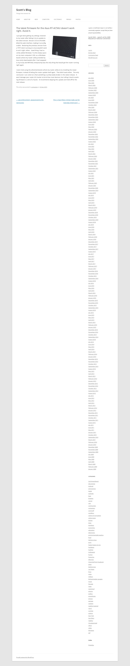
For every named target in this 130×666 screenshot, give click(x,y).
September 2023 (93, 119)
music (90, 581)
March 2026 (91, 85)
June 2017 (91, 256)
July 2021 (91, 173)
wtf (89, 633)
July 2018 (91, 225)
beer (89, 496)
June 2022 (91, 146)
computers (34, 87)
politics (90, 594)
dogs (89, 523)
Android (90, 486)
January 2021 (92, 185)
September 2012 (93, 391)
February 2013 (92, 379)
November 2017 (93, 244)
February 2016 (92, 295)
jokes (90, 564)
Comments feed (93, 55)
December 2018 (93, 212)
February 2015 (92, 325)
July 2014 (91, 342)
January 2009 (92, 469)
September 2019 (93, 190)
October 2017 (92, 247)
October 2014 (92, 335)
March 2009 (91, 464)
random (90, 603)
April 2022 (91, 151)
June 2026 (91, 80)
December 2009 (93, 447)
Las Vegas (91, 569)
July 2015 (91, 313)
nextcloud (91, 589)
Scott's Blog (23, 10)
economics (91, 528)
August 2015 (92, 310)
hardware (91, 547)
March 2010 (91, 440)
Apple (90, 491)
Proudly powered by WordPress (25, 657)
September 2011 (93, 420)
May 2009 (91, 459)
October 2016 (92, 276)
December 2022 (93, 134)
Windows (91, 630)
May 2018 (91, 229)
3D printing (91, 484)
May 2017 (91, 259)
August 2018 (92, 222)
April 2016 (91, 291)
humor (90, 555)
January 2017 (92, 269)
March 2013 (91, 376)
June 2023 (91, 124)
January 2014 (92, 357)
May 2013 (91, 371)
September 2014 (93, 337)
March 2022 (91, 154)
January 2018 (92, 239)
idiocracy (91, 559)
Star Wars (91, 618)
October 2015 (92, 305)
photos (90, 591)
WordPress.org (92, 58)
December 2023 (93, 115)
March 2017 (91, 264)
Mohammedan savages (95, 579)
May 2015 (91, 317)
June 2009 (91, 457)
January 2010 (92, 445)
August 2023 (92, 122)
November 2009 (93, 449)
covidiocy (91, 513)
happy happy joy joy (94, 545)
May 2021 (91, 178)
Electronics (58, 19)
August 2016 (92, 281)
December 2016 (93, 271)
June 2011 (91, 427)
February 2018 (92, 237)
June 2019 (91, 198)
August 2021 (92, 171)
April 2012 (91, 403)
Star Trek (91, 616)
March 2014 (91, 352)
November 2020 (93, 188)
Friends (68, 19)
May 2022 (91, 149)
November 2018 (93, 215)
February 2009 (92, 467)
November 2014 (93, 332)
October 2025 (92, 90)
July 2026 (91, 78)
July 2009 (91, 454)
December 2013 (93, 359)
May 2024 (91, 107)
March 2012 (91, 405)
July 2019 (91, 195)
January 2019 (92, 210)
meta (90, 574)
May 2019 (91, 200)
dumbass (91, 525)
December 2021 (93, 161)
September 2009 (93, 452)
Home (18, 19)
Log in (90, 50)
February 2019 (92, 207)
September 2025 (93, 93)
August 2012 (92, 393)
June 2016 (91, 286)
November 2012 (93, 386)
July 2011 (91, 425)
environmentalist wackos (95, 535)
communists (92, 506)
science (90, 613)
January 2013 (92, 381)
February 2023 (92, 129)
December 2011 (93, 413)
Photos (78, 19)
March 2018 (91, 234)
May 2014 (91, 347)
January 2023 (92, 132)
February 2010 (92, 442)
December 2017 (93, 242)
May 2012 (91, 401)
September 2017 (93, 249)
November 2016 (93, 273)
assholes (91, 493)
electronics (91, 533)
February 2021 (92, 183)
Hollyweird (91, 552)
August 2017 (92, 251)
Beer (36, 19)
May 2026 (91, 83)
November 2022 (93, 137)
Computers (45, 19)
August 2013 (92, 369)
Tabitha (90, 621)
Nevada (90, 584)
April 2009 (91, 462)
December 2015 (93, 300)
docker (90, 520)
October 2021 (92, 166)
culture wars (92, 518)
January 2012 (92, 410)
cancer (90, 501)
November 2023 (93, 117)
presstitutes (92, 596)
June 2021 (91, 176)
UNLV (90, 625)
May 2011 (91, 430)
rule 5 (90, 608)
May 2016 (91, 288)
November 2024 (93, 102)
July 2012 (91, 396)
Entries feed (91, 53)
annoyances (92, 489)
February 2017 (92, 266)
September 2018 (93, 220)
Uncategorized (92, 623)
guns (89, 542)
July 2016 (91, 283)
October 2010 (92, 435)
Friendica (91, 645)
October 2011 (92, 418)
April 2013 (91, 374)
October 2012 (92, 388)
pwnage (90, 601)
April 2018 (91, 232)
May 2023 (91, 127)
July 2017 (91, 254)
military (90, 577)
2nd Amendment (93, 481)
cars (89, 503)
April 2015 (91, 320)
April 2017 (91, 261)
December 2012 (93, 383)
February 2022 (92, 156)
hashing (90, 550)
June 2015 (91, 315)
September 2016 (93, 278)
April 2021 (91, 181)
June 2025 (91, 100)
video (90, 628)
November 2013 (93, 361)
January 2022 (92, 159)
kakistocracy (92, 567)
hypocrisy (91, 557)
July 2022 (91, 144)
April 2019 (91, 203)
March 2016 (91, 293)
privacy (90, 599)
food (89, 537)
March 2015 (91, 322)
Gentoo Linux (92, 540)
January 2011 (92, 432)
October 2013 (92, 364)
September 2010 (93, 437)
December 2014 (93, 330)
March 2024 (91, 110)
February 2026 (92, 88)
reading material (93, 606)
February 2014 (92, 354)
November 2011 (93, 415)
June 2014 (91, 344)
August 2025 (92, 95)
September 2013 (93, 366)
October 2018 (92, 217)
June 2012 (91, 398)
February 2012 (92, 408)
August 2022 (92, 141)
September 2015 (93, 308)
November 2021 (93, 163)
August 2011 (92, 423)
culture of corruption (94, 515)
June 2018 (91, 227)
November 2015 (93, 303)
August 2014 (92, 339)
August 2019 (92, 193)
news (90, 586)
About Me (27, 19)
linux (89, 572)
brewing (90, 498)
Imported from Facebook (96, 562)
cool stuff (91, 511)
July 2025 (91, 97)
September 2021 (93, 168)
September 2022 (93, 139)
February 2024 (92, 112)
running (90, 611)
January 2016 (92, 298)
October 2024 (92, 105)
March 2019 (91, 205)
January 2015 (92, 327)
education (91, 530)
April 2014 (91, 349)
